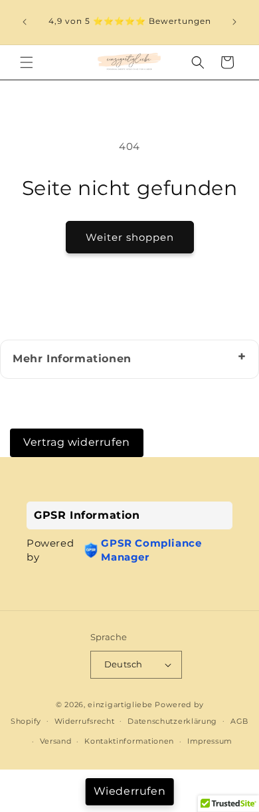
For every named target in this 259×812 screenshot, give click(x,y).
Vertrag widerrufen (76, 442)
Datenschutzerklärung (172, 721)
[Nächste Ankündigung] (234, 21)
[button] (26, 62)
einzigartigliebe (121, 704)
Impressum (209, 741)
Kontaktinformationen (129, 741)
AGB (239, 721)
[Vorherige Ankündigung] (24, 21)
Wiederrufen (130, 791)
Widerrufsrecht (84, 721)
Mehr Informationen (72, 358)
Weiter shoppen (130, 237)
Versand (56, 741)
